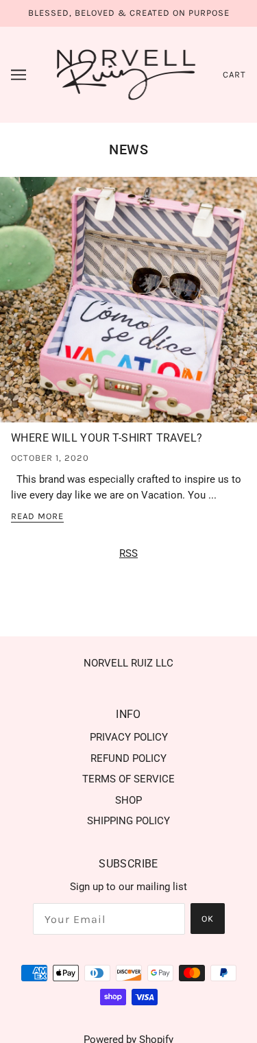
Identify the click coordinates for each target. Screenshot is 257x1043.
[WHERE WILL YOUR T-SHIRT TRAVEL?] (128, 305)
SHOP (128, 800)
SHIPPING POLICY (128, 821)
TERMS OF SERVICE (128, 779)
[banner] (126, 73)
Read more (37, 516)
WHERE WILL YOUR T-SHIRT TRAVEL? (106, 437)
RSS (128, 553)
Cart (234, 74)
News (128, 149)
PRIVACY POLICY (129, 737)
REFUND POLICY (128, 758)
